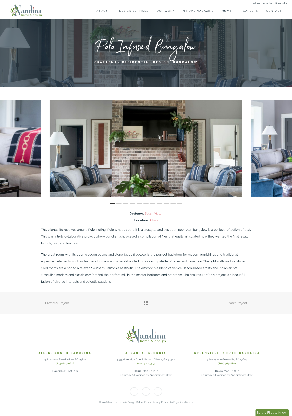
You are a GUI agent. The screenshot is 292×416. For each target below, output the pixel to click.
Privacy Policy (160, 402)
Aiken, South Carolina (65, 353)
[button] (272, 412)
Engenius (178, 402)
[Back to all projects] (146, 302)
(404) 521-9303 (146, 363)
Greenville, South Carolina (227, 353)
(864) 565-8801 (227, 363)
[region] (146, 148)
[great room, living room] (146, 148)
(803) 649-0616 (65, 363)
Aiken (154, 220)
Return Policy (143, 402)
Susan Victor (154, 213)
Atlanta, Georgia (145, 353)
